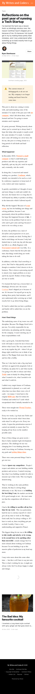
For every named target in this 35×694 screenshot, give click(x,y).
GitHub (26, 674)
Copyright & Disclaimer (12, 672)
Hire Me (11, 669)
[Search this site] (28, 3)
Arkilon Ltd (12, 674)
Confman (21, 175)
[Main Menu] (31, 3)
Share (29, 51)
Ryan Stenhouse (8, 53)
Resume (19, 674)
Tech (4, 11)
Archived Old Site (21, 669)
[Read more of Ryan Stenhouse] (4, 48)
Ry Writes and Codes (15, 665)
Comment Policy (26, 672)
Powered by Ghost (17, 679)
